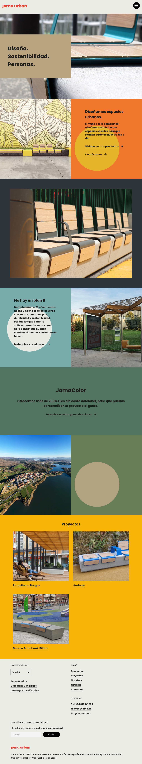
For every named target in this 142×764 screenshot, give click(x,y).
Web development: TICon (23, 758)
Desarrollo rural (88, 500)
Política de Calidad (112, 754)
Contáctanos (93, 154)
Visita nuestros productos (102, 146)
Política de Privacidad (89, 754)
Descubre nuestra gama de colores (69, 414)
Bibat (53, 758)
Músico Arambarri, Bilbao (30, 648)
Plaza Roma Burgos (26, 585)
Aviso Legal (71, 754)
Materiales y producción (29, 344)
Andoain (79, 585)
